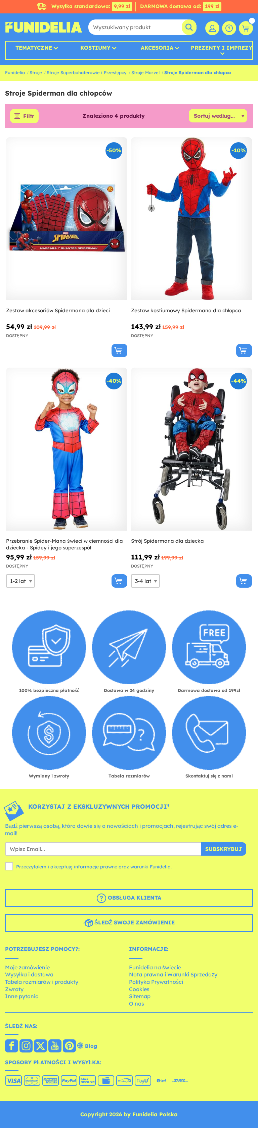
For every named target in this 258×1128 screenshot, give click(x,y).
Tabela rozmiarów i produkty (41, 981)
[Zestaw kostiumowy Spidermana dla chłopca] (191, 219)
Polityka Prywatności (156, 981)
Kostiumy (95, 47)
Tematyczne (33, 47)
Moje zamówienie (27, 967)
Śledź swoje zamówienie (134, 922)
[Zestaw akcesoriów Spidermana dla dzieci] (66, 219)
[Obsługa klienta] (229, 28)
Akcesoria (157, 47)
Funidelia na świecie (155, 967)
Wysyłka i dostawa (29, 974)
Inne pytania (22, 996)
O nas (136, 1003)
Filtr (28, 116)
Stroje (36, 72)
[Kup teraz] (119, 350)
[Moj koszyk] (246, 28)
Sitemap (139, 996)
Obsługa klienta (133, 897)
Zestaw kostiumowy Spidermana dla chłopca (186, 310)
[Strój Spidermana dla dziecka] (191, 449)
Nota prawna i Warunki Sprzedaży (173, 974)
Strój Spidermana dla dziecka (167, 541)
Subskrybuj (223, 849)
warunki (139, 867)
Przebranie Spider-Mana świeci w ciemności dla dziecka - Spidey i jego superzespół (64, 544)
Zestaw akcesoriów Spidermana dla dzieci (58, 310)
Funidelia (15, 72)
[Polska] (11, 1046)
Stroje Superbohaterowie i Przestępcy (87, 72)
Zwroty (14, 989)
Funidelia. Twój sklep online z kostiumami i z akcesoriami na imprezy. (43, 27)
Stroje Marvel (145, 72)
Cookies (139, 989)
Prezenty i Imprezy (221, 48)
